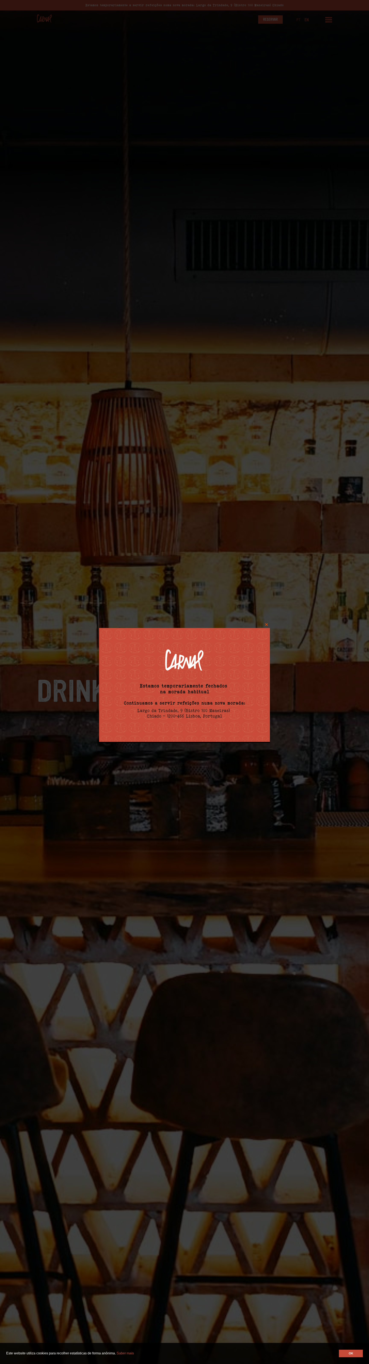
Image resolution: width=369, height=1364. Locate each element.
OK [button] (351, 1353)
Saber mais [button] (125, 1353)
